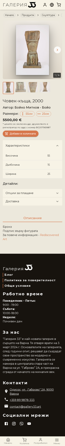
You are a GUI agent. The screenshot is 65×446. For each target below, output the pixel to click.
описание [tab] (32, 218)
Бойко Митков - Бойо (33, 107)
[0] (58, 4)
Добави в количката (23, 133)
